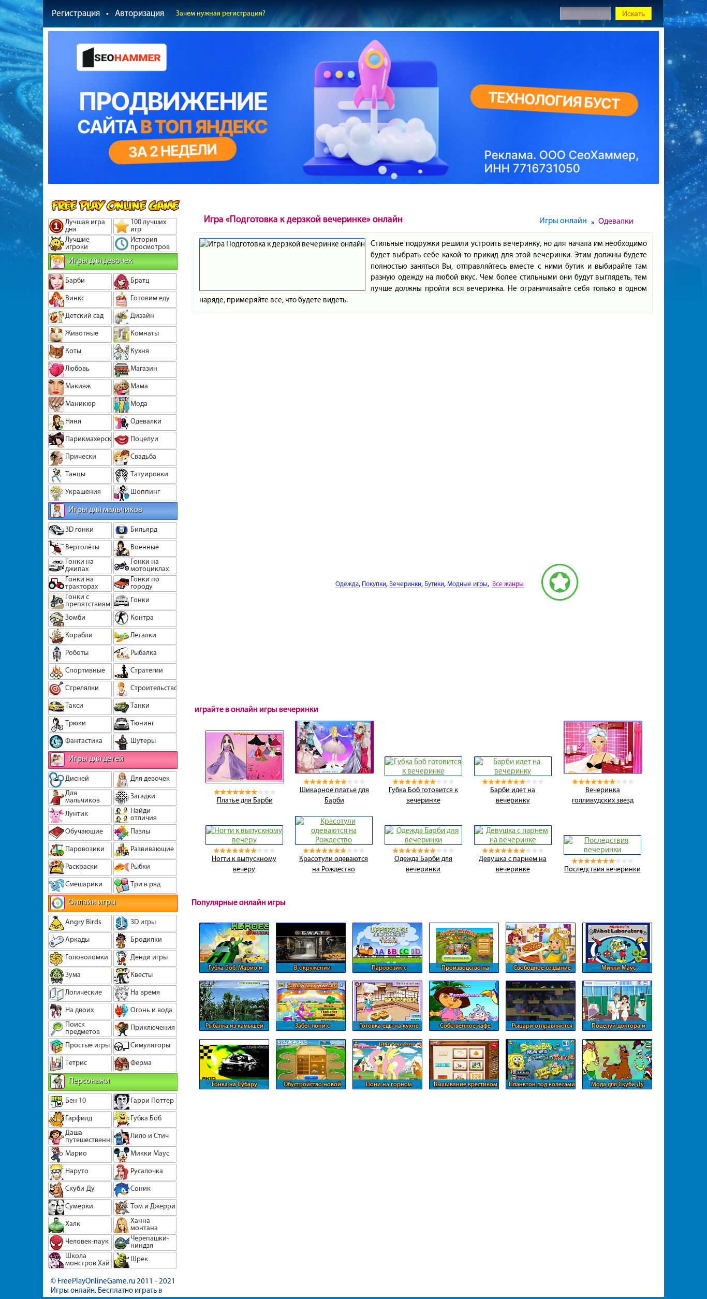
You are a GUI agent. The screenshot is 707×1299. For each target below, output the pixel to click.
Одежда (347, 584)
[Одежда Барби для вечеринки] (423, 839)
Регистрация (76, 13)
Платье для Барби (245, 800)
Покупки (374, 584)
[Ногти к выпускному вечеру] (244, 839)
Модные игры (467, 584)
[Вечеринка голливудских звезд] (603, 771)
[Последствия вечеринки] (602, 849)
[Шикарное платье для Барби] (334, 771)
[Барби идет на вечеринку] (513, 771)
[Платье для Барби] (244, 780)
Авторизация (139, 13)
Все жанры (508, 584)
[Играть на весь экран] (296, 598)
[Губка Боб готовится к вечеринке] (423, 771)
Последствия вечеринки (602, 869)
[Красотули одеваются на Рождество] (334, 839)
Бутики (434, 584)
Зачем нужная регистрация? (221, 13)
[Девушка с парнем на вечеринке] (513, 839)
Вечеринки (405, 584)
